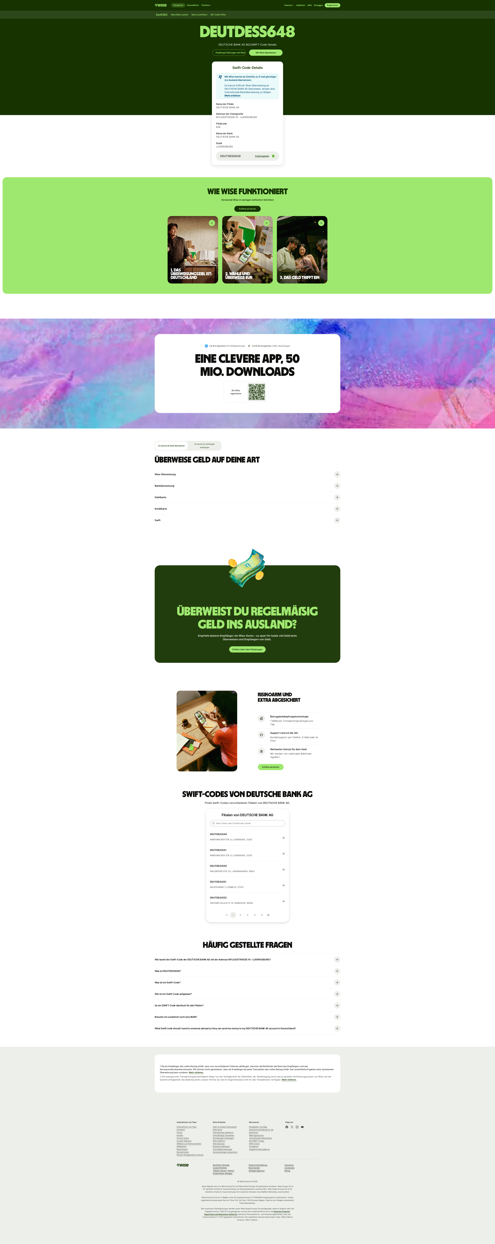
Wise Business (219, 1144)
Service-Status (183, 1138)
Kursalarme (253, 1146)
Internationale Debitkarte (223, 1132)
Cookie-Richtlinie (220, 1168)
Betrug (287, 1171)
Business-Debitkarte (221, 1146)
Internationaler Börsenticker (260, 1138)
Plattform (205, 5)
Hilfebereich (182, 1146)
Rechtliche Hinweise (221, 1165)
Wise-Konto (217, 1130)
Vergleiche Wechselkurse (259, 1149)
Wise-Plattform (219, 1141)
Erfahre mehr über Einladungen (247, 649)
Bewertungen (182, 1149)
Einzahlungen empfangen (223, 1138)
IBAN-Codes (254, 1144)
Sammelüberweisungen (222, 1149)
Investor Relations (184, 1141)
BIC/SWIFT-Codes (256, 1141)
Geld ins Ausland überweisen (225, 1127)
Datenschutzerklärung (258, 1165)
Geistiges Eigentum (257, 1171)
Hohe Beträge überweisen (223, 1135)
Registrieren (332, 5)
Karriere (180, 1135)
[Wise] (161, 5)
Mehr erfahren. (196, 1072)
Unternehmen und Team (187, 1127)
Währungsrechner (256, 1135)
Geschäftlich (193, 5)
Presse (179, 1132)
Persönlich (178, 5)
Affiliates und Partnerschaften (189, 1144)
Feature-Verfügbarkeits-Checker (190, 1155)
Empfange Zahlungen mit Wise (230, 52)
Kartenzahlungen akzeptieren (225, 1152)
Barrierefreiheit (183, 1152)
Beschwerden (254, 1168)
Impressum (289, 1165)
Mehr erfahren (232, 95)
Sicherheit (181, 1130)
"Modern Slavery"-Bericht (223, 1171)
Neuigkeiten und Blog (258, 1127)
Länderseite (289, 1168)
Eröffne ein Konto (247, 209)
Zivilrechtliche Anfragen (222, 1173)
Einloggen (318, 5)
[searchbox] (247, 823)
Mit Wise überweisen (266, 52)
